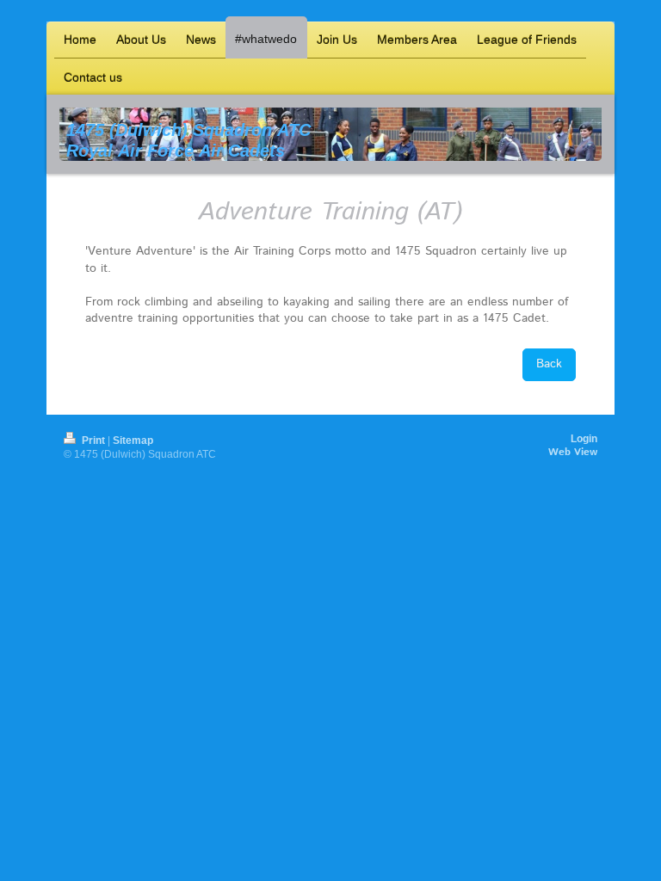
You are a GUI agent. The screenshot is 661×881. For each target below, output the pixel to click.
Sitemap (133, 440)
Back (549, 364)
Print (93, 440)
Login (584, 439)
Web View (572, 452)
